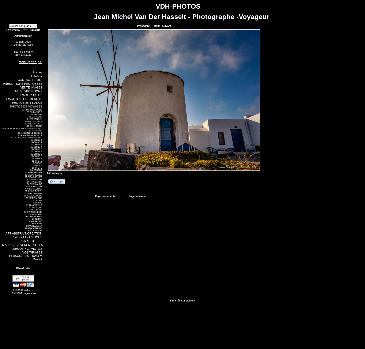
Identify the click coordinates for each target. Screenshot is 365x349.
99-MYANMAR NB (33, 228)
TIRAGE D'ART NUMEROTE (23, 99)
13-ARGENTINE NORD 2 (30, 135)
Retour (156, 26)
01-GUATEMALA (34, 205)
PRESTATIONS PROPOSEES (22, 83)
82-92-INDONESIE (33, 212)
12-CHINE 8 (36, 156)
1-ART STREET (31, 241)
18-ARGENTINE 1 (33, 121)
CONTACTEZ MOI (30, 80)
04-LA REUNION (34, 186)
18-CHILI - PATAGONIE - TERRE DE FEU (22, 128)
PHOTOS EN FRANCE (27, 102)
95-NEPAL (37, 219)
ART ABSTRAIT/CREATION (23, 233)
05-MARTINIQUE (34, 198)
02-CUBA (37, 200)
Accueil (37, 72)
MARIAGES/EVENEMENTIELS (22, 245)
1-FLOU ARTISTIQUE (27, 237)
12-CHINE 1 (36, 140)
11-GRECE (37, 158)
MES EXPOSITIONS (28, 91)
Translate (34, 30)
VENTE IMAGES (31, 87)
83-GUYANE (36, 214)
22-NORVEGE (35, 114)
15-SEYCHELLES (33, 175)
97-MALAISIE (35, 223)
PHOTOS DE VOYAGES (26, 106)
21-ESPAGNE (35, 117)
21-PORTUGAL (34, 119)
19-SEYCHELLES (33, 172)
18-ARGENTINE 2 (33, 124)
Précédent (143, 26)
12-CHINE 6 (36, 151)
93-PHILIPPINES (34, 216)
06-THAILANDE (34, 184)
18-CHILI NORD (34, 126)
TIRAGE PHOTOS (30, 95)
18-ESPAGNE (35, 131)
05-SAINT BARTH (33, 191)
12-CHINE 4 (36, 147)
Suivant (166, 26)
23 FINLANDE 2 (34, 112)
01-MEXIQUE (35, 207)
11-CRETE (37, 161)
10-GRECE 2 (36, 165)
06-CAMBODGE (34, 179)
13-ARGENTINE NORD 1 (30, 133)
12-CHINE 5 (36, 149)
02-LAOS (37, 203)
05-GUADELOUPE (33, 196)
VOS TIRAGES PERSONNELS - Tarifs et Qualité (25, 256)
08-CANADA (36, 170)
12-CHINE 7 (36, 154)
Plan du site (23, 268)
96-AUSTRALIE (34, 230)
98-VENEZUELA (34, 226)
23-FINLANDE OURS (32, 110)
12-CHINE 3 (36, 144)
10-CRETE (37, 168)
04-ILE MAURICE (33, 189)
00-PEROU (36, 210)
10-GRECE (36, 163)
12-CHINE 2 (36, 142)
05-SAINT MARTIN (33, 193)
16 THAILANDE (34, 182)
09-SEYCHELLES (33, 177)
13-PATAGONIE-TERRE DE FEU (26, 137)
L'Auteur (36, 76)
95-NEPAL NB (35, 221)
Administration (23, 35)
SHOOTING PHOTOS (27, 248)
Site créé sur (182, 300)
